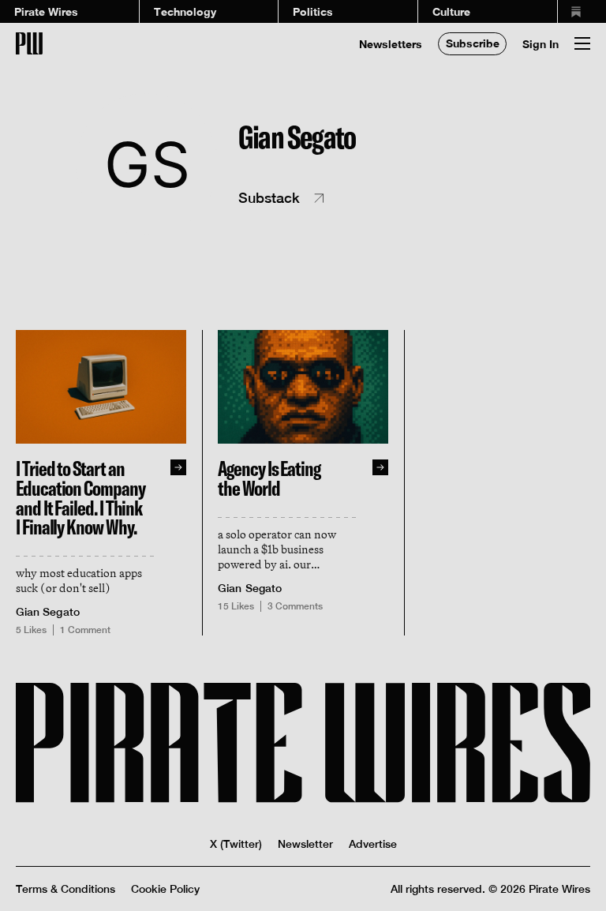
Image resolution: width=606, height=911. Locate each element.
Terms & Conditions (65, 889)
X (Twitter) (236, 844)
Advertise (373, 844)
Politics (313, 11)
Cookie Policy (165, 889)
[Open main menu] (582, 43)
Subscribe (472, 43)
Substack (269, 197)
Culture (451, 11)
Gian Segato (48, 611)
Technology (185, 11)
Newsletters (390, 44)
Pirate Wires (46, 11)
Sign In (540, 44)
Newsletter (305, 844)
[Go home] (29, 43)
